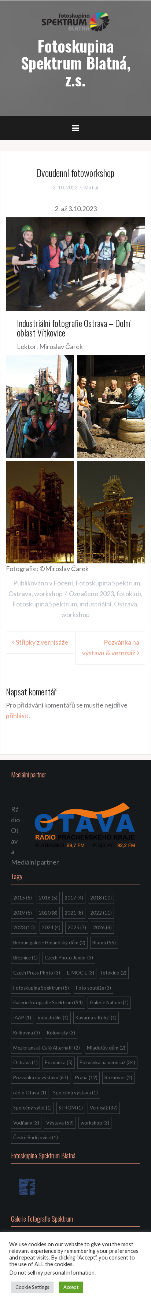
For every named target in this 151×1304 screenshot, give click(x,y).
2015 (22, 898)
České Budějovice (35, 1137)
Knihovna (26, 1033)
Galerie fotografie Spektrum (48, 1002)
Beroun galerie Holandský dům (49, 942)
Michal (91, 187)
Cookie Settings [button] (32, 1287)
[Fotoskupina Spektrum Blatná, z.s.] (76, 21)
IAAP (22, 1017)
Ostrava (20, 593)
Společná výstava (75, 1092)
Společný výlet (32, 1108)
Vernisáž (104, 1108)
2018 (101, 898)
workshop (48, 593)
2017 (74, 898)
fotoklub (129, 593)
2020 (48, 913)
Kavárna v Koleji (96, 1017)
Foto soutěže (93, 988)
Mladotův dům (106, 1048)
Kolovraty (61, 1033)
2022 (101, 913)
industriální (95, 604)
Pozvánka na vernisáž (107, 1062)
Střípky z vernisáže (42, 642)
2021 (74, 913)
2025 (76, 927)
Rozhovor (118, 1077)
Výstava (60, 1123)
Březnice (25, 958)
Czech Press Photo (36, 973)
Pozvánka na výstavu (40, 1077)
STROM (71, 1108)
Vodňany (26, 1123)
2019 (22, 913)
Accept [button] (70, 1287)
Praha (86, 1077)
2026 (102, 927)
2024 (51, 927)
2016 (48, 898)
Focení (63, 583)
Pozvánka (59, 1062)
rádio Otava (29, 1092)
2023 (106, 593)
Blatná (104, 942)
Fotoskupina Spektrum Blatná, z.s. (75, 62)
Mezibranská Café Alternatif (46, 1048)
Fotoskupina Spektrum (108, 583)
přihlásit (17, 716)
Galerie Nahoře (109, 1002)
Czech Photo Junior (69, 958)
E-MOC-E (80, 973)
